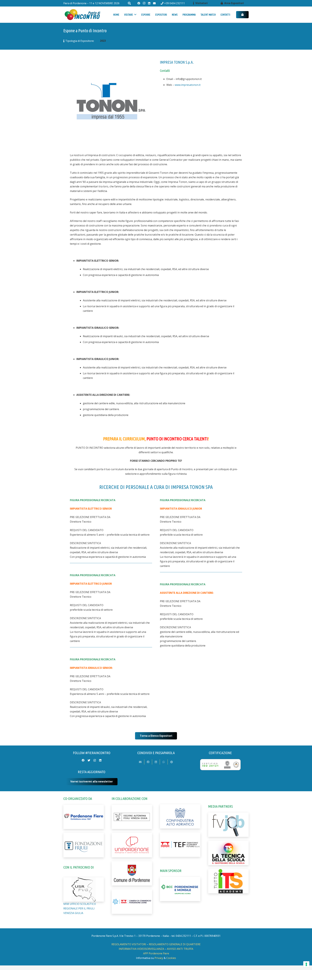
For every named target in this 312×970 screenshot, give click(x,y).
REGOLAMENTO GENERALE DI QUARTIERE (175, 944)
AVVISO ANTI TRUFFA (180, 949)
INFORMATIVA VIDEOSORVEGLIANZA (141, 949)
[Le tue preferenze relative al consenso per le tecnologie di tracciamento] (306, 964)
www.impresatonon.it (188, 85)
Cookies (171, 958)
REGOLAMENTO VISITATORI (128, 944)
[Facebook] (138, 3)
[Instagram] (144, 3)
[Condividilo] (148, 762)
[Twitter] (89, 760)
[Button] (242, 14)
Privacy (159, 958)
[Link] (82, 15)
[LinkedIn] (149, 3)
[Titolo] (154, 3)
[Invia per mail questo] (140, 762)
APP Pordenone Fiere (156, 953)
